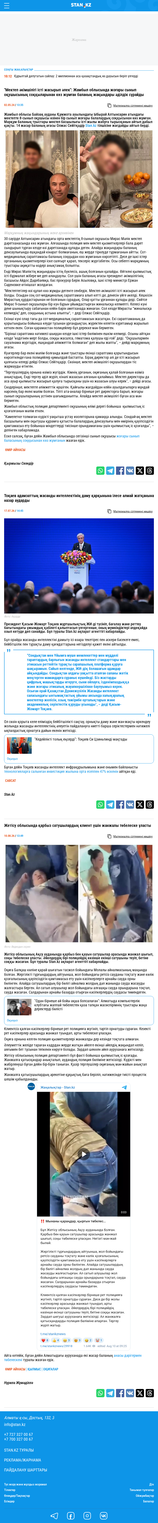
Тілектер (9, 1490)
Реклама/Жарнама (22, 1460)
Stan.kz (90, 125)
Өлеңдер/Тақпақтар (17, 1496)
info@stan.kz (15, 1424)
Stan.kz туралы (19, 1450)
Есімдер (9, 1501)
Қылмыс (34, 1369)
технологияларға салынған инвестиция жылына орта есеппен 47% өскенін (61, 771)
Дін (151, 1484)
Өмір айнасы (15, 450)
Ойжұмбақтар (145, 1496)
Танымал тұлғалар (142, 1490)
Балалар (148, 1501)
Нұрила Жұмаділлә (18, 1383)
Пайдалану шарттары (25, 1470)
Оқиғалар (50, 1369)
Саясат (10, 781)
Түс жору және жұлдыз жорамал (25, 1484)
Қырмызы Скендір (19, 463)
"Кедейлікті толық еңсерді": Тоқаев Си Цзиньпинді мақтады (80, 739)
